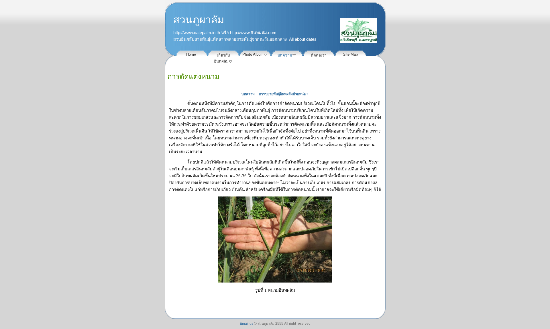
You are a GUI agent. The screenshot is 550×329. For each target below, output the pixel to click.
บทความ (248, 94)
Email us (246, 324)
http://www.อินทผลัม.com (253, 32)
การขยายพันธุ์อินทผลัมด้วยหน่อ (284, 94)
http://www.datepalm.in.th (196, 32)
